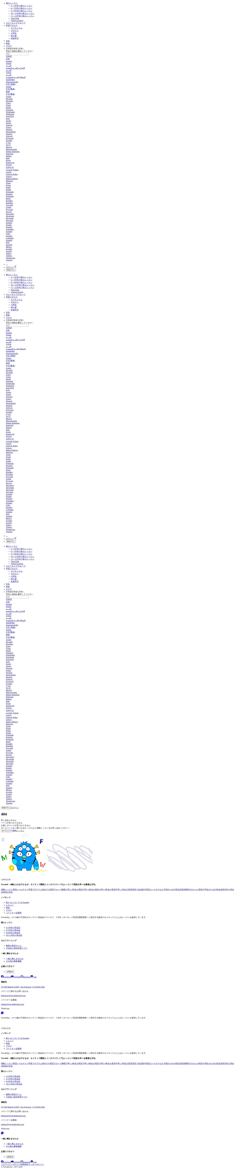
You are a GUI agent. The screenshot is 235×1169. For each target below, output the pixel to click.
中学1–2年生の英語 (124, 890)
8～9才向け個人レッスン (21, 11)
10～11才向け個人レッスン (22, 13)
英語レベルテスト (20, 890)
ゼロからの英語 (196, 890)
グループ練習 (60, 890)
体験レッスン (7, 890)
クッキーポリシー (36, 1164)
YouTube (17, 977)
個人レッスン (12, 3)
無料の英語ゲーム (14, 946)
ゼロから (15, 31)
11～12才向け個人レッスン (22, 16)
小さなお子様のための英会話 (168, 890)
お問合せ (10, 972)
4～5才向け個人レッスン (21, 6)
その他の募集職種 (14, 961)
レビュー (10, 905)
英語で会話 (137, 890)
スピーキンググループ (15, 23)
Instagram (27, 977)
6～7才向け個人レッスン (21, 8)
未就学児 (15, 38)
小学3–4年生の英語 (90, 890)
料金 (8, 43)
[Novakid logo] (7, 875)
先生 (8, 41)
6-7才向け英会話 (13, 930)
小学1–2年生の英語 (74, 890)
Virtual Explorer (17, 21)
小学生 (14, 33)
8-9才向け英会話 (13, 933)
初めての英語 (48, 890)
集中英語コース (149, 890)
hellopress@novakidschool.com (13, 996)
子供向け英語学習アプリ (16, 948)
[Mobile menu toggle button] (7, 536)
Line (35, 977)
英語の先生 (8, 892)
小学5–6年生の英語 (107, 890)
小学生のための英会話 (212, 890)
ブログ (9, 46)
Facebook (7, 977)
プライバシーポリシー (11, 1164)
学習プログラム (35, 890)
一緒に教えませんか (15, 959)
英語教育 (185, 890)
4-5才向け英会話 (13, 928)
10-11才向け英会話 (14, 935)
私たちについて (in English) (17, 902)
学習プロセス (12, 25)
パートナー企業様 (14, 913)
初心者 (14, 36)
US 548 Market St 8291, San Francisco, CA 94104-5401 (23, 987)
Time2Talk (15, 18)
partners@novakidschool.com (12, 1004)
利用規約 (24, 1164)
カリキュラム (17, 28)
